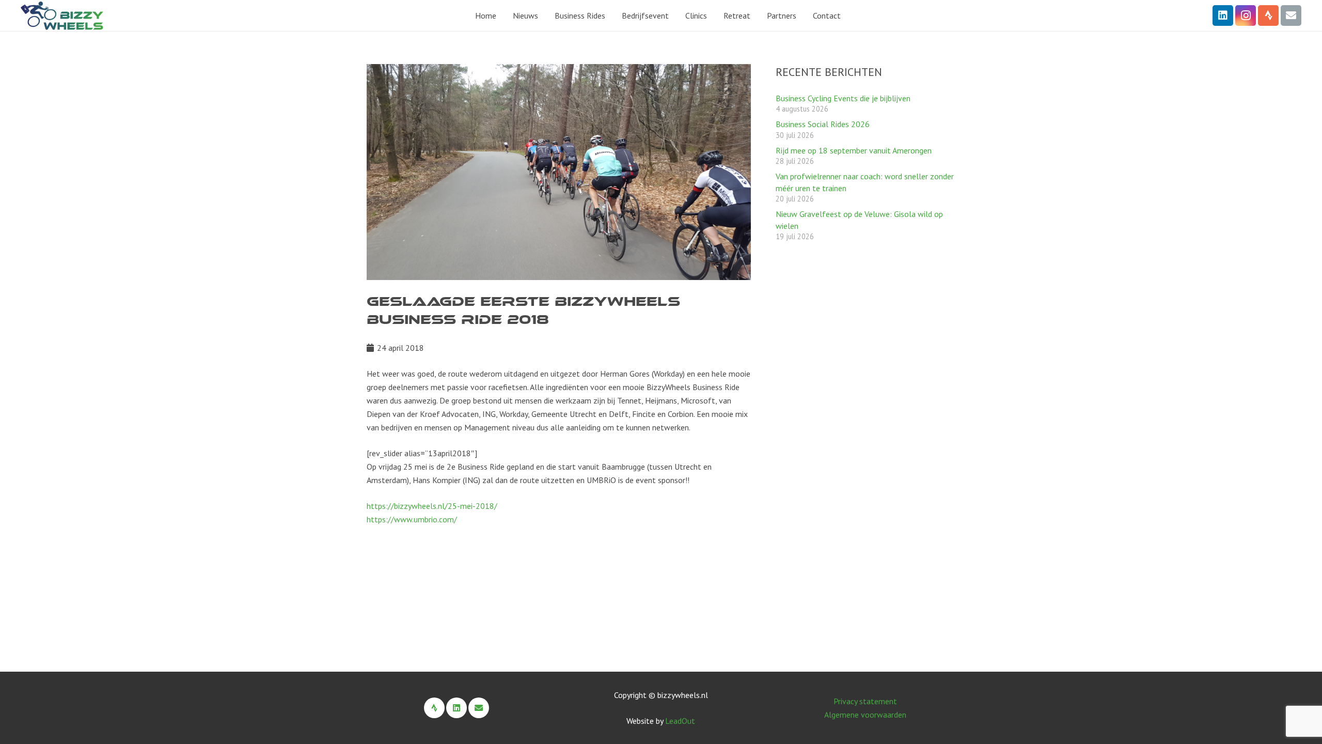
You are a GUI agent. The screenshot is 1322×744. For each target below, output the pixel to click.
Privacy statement (865, 701)
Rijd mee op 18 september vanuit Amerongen (854, 150)
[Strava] (1268, 15)
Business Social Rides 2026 (823, 124)
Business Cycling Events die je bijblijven (843, 98)
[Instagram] (1245, 15)
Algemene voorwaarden (865, 714)
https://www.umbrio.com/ (412, 519)
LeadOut (680, 721)
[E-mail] (1291, 15)
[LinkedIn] (1223, 15)
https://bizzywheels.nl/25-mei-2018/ (432, 506)
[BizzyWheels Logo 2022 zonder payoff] (62, 16)
